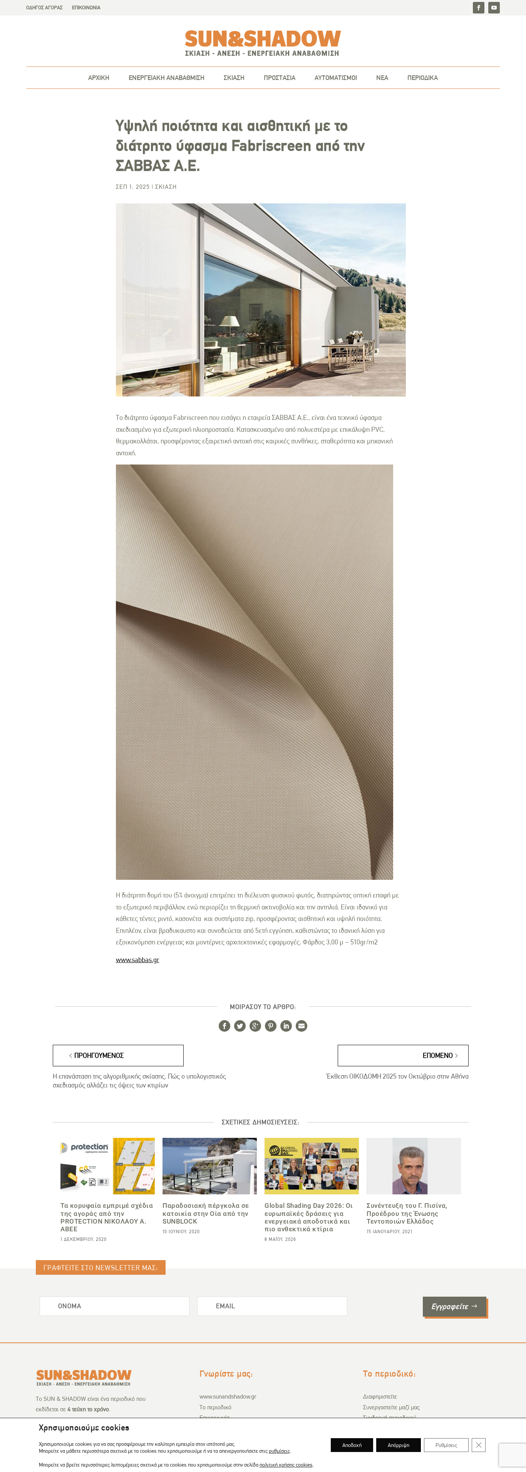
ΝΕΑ (382, 78)
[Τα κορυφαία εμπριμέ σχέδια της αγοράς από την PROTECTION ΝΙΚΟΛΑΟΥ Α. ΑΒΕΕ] (107, 1166)
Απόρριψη (398, 1445)
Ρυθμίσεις (446, 1445)
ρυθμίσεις (279, 1451)
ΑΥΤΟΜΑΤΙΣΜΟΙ (336, 78)
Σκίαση (166, 186)
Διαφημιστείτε (380, 1396)
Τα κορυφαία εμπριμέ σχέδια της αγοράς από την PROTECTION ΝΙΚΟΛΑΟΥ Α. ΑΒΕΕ (106, 1217)
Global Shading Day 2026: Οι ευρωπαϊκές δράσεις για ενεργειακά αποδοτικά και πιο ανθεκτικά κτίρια (309, 1217)
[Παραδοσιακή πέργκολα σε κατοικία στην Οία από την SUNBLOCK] (209, 1166)
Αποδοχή (352, 1445)
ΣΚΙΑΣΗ (234, 78)
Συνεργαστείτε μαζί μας (391, 1407)
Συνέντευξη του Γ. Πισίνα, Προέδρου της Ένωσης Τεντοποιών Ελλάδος (407, 1213)
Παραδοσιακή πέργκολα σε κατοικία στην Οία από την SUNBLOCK (205, 1213)
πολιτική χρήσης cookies (286, 1465)
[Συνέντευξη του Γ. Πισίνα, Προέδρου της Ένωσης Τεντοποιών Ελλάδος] (414, 1166)
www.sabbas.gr (137, 960)
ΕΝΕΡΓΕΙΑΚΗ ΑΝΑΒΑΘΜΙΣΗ (166, 78)
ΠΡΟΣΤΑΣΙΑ (279, 78)
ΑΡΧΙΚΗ (98, 78)
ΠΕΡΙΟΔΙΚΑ (422, 78)
